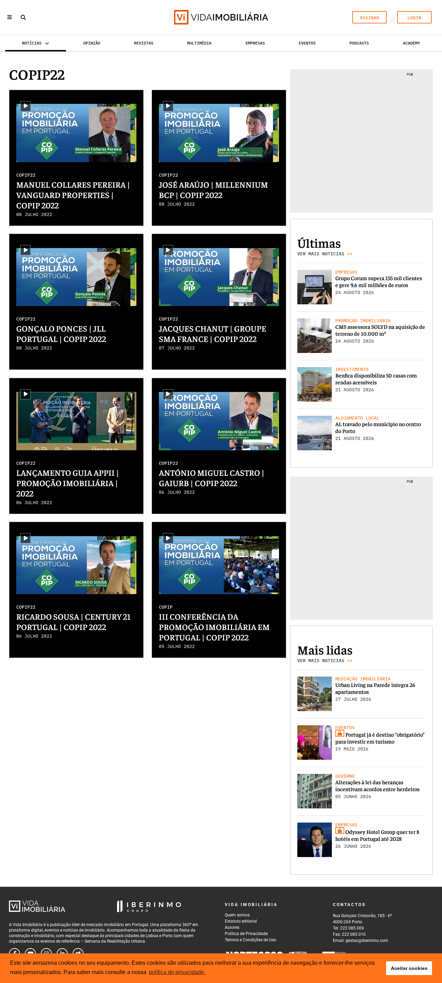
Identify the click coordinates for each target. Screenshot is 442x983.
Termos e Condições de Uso (250, 939)
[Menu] (9, 17)
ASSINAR (369, 18)
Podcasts (359, 43)
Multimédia (199, 43)
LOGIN (414, 18)
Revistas (143, 43)
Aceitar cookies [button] (409, 968)
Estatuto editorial (241, 921)
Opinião (91, 43)
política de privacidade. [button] (177, 972)
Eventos (307, 43)
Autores (232, 927)
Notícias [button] (31, 43)
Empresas (255, 43)
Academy (411, 43)
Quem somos (237, 915)
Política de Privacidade (246, 933)
